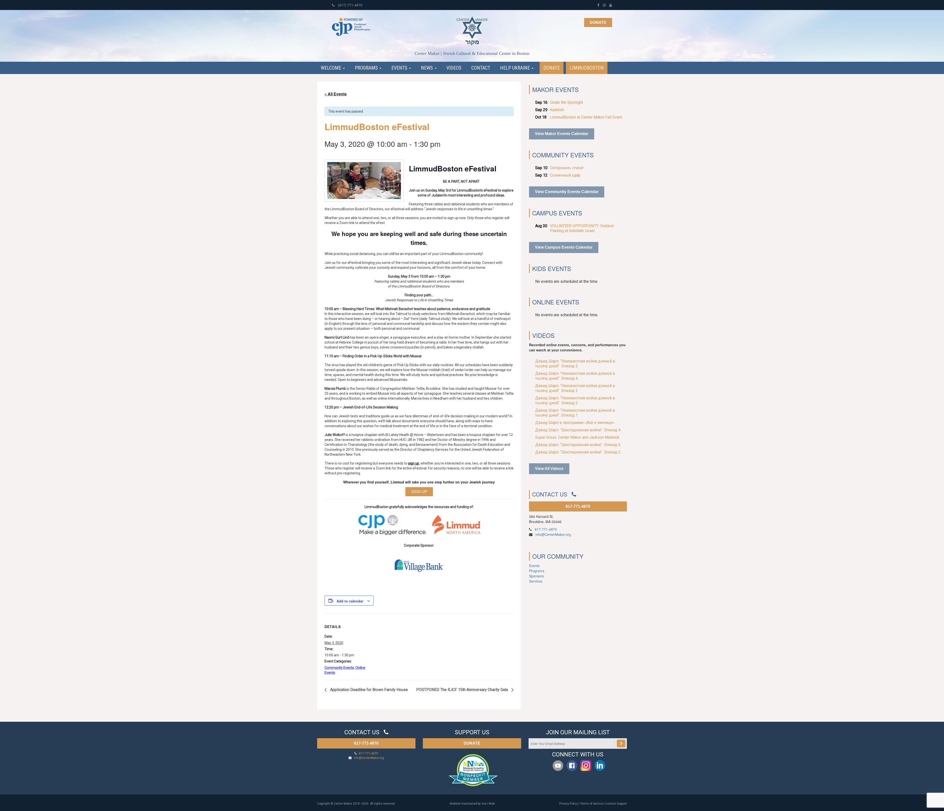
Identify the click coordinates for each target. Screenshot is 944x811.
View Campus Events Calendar (563, 247)
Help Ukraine (515, 68)
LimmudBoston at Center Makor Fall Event (586, 117)
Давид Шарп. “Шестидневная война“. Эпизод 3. (578, 444)
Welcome (331, 68)
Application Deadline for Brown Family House (368, 689)
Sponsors (536, 575)
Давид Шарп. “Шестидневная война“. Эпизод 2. (578, 452)
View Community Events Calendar (566, 192)
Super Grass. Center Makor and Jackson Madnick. (577, 437)
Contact (480, 68)
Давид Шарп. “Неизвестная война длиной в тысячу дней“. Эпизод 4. (575, 376)
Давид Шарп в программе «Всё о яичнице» (575, 422)
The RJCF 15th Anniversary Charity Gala (462, 689)
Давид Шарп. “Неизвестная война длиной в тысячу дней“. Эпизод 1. (575, 413)
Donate (598, 22)
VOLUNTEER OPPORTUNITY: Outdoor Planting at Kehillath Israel (582, 228)
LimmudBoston (587, 68)
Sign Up (419, 492)
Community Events (339, 668)
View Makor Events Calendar (561, 134)
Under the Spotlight (566, 102)
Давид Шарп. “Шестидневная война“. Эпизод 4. (578, 430)
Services (535, 581)
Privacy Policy (568, 803)
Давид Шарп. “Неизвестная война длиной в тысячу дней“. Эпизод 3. (575, 388)
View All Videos (549, 468)
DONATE (472, 743)
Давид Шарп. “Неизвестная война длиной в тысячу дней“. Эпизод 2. (575, 400)
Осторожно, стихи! (567, 167)
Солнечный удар (565, 175)
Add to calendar (350, 601)
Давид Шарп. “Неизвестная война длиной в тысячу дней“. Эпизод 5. (575, 363)
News (427, 68)
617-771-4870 (578, 506)
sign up (413, 463)
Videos (453, 68)
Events (400, 68)
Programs (367, 68)
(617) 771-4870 (349, 4)
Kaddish (557, 109)
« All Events (335, 94)
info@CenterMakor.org (553, 534)
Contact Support (616, 803)
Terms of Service (591, 803)
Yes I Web (488, 803)
